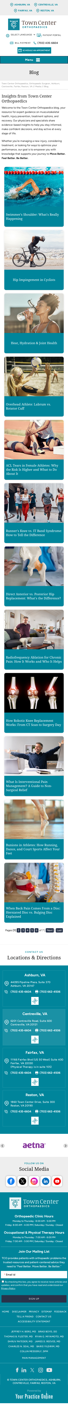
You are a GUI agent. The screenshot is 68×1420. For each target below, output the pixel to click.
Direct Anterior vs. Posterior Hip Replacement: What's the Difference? (33, 596)
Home (5, 1311)
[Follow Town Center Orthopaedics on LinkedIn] (24, 1369)
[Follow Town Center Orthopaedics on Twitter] (32, 1369)
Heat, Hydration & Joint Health (34, 343)
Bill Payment (23, 43)
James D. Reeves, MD (47, 1341)
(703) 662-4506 (50, 991)
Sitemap (46, 1311)
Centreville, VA (48, 4)
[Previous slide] (2, 1146)
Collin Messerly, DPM (34, 1351)
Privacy (34, 1311)
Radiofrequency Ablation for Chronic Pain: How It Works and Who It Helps (34, 659)
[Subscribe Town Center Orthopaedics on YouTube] (49, 1369)
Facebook (11, 1181)
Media (38, 86)
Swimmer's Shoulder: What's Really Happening (32, 217)
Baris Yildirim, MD (48, 1346)
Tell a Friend (25, 1316)
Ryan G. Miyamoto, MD (49, 1336)
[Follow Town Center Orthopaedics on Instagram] (41, 1369)
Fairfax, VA (25, 10)
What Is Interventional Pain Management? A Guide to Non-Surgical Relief (29, 786)
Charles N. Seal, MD (21, 1346)
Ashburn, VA (22, 4)
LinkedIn (46, 1181)
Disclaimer (19, 1311)
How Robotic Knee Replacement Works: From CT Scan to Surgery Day (33, 723)
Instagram (34, 1181)
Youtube (57, 1181)
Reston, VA (47, 10)
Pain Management (34, 1358)
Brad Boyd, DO (47, 1331)
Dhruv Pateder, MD (20, 1341)
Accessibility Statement (34, 1321)
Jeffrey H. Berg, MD (23, 1331)
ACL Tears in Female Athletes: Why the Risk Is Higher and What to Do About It (32, 469)
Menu (29, 60)
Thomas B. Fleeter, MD (18, 1336)
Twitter (22, 1181)
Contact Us (34, 952)
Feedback (60, 1311)
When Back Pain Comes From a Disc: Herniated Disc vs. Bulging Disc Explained (33, 912)
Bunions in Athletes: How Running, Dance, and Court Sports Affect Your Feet (33, 849)
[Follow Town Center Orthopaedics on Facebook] (17, 1369)
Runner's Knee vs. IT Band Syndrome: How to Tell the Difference (34, 533)
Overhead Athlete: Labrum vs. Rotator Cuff (28, 406)
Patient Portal (52, 35)
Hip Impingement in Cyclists (34, 280)
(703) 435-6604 (47, 42)
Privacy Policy (8, 1288)
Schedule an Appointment (36, 50)
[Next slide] (65, 1146)
